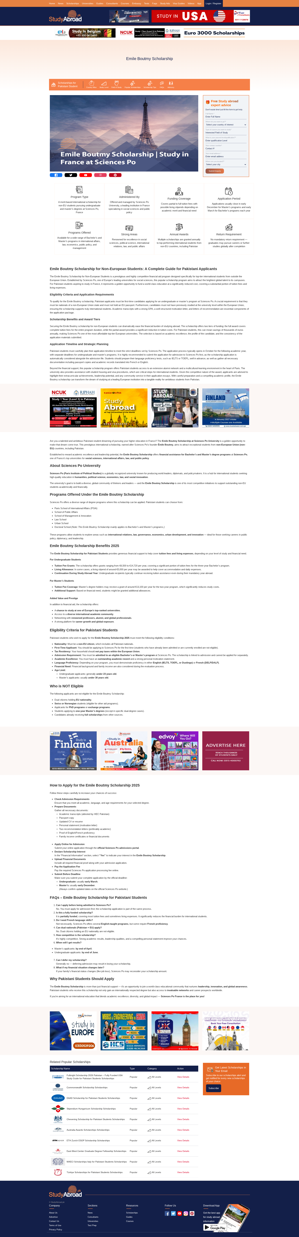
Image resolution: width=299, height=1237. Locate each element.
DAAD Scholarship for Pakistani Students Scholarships (93, 1098)
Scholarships (72, 3)
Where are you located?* (215, 161)
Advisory (171, 87)
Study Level (104, 87)
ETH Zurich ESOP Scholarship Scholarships (88, 1140)
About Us (53, 1213)
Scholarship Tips (150, 87)
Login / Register (213, 3)
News (60, 3)
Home (52, 3)
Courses (125, 3)
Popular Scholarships (133, 87)
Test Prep (92, 1225)
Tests (146, 3)
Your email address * (213, 153)
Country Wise (91, 87)
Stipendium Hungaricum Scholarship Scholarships (91, 1108)
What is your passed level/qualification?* (221, 137)
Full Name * (210, 114)
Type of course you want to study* (218, 130)
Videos (191, 3)
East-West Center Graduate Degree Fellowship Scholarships (96, 1151)
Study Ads (165, 3)
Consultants (112, 3)
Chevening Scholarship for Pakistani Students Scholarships (96, 1119)
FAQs (162, 87)
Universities (87, 3)
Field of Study (116, 87)
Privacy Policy (55, 1229)
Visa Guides (179, 3)
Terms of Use (55, 1225)
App (199, 3)
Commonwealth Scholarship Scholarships (87, 1087)
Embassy (136, 3)
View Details (183, 1077)
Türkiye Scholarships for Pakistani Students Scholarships (95, 1172)
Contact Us (54, 1221)
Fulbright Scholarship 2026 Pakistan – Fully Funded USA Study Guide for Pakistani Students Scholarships (94, 1077)
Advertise (53, 1217)
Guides (99, 3)
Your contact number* (214, 145)
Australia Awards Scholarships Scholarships (88, 1130)
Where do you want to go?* (216, 122)
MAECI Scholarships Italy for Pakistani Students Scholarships (97, 1161)
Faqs (154, 3)
